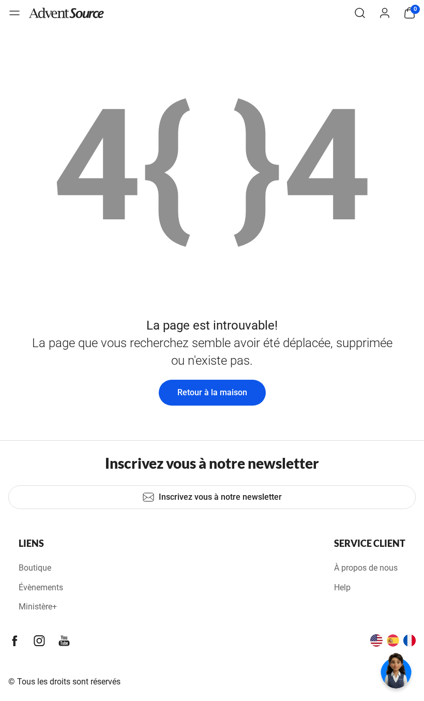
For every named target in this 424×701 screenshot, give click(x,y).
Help (342, 587)
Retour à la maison (212, 392)
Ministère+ (38, 606)
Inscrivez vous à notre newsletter (220, 497)
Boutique (35, 568)
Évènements (41, 587)
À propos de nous (366, 568)
